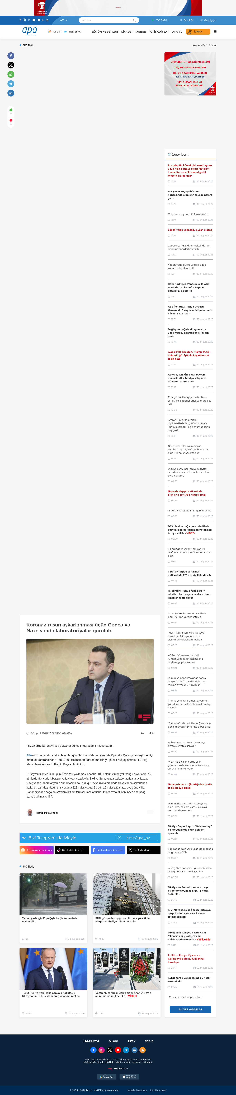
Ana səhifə (198, 45)
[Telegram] (38, 20)
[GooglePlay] (107, 1077)
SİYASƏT (127, 31)
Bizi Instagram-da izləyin (39, 850)
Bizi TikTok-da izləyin (73, 850)
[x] (110, 1050)
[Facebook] (20, 20)
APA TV (177, 31)
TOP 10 (149, 1041)
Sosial (212, 45)
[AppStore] (129, 1077)
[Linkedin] (43, 20)
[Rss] (47, 20)
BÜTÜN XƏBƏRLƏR (105, 31)
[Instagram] (24, 20)
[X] (29, 20)
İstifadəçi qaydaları (137, 1090)
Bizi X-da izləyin (142, 850)
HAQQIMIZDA (91, 1041)
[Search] (134, 20)
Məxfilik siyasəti (158, 1090)
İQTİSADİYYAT (159, 31)
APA (29, 755)
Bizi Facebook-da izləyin (109, 850)
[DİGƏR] (213, 31)
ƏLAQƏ (113, 1041)
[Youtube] (33, 20)
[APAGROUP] (118, 1068)
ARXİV (132, 1041)
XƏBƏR (141, 31)
